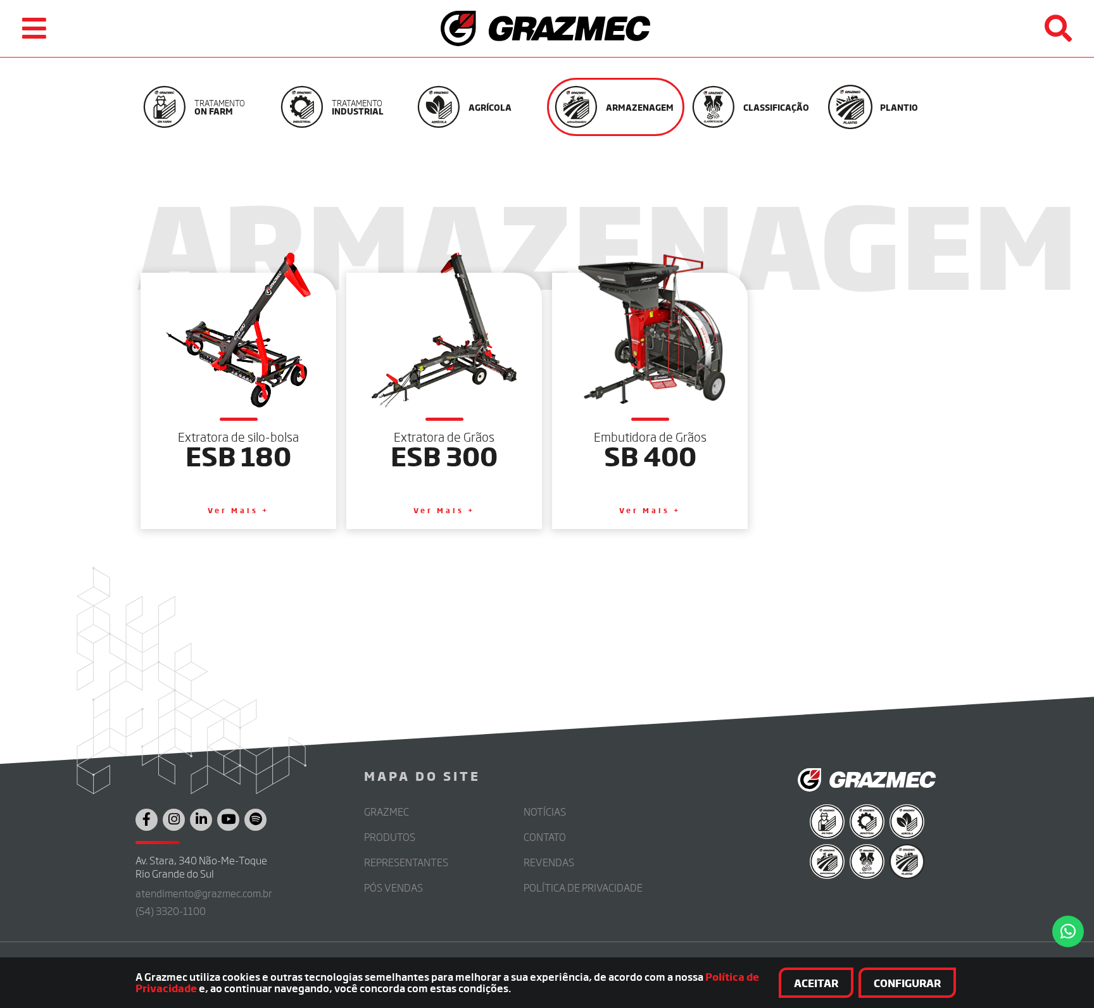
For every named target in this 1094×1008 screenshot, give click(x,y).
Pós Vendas (393, 887)
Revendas (549, 862)
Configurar (907, 982)
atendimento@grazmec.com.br (203, 893)
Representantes (406, 862)
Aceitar (816, 982)
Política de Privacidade (583, 887)
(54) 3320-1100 (170, 911)
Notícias (545, 811)
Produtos (389, 837)
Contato (545, 837)
